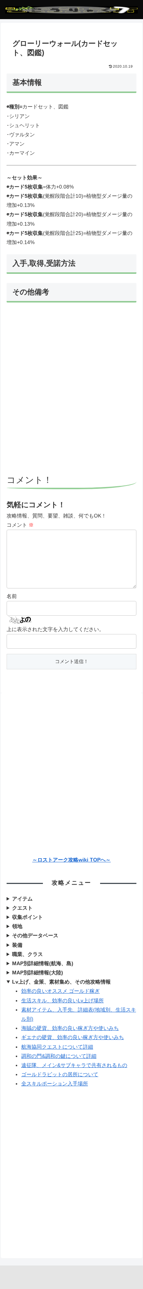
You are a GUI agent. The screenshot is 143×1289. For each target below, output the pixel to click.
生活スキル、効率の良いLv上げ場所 (62, 1000)
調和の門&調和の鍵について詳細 (58, 1056)
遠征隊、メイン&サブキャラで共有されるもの (74, 1065)
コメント (20, 525)
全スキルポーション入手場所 (54, 1083)
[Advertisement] (71, 389)
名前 (12, 596)
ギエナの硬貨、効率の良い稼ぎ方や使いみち (72, 1037)
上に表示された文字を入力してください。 (55, 629)
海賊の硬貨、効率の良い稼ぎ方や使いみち (70, 1028)
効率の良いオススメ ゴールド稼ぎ (60, 991)
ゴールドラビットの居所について (59, 1074)
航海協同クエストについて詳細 (57, 1047)
